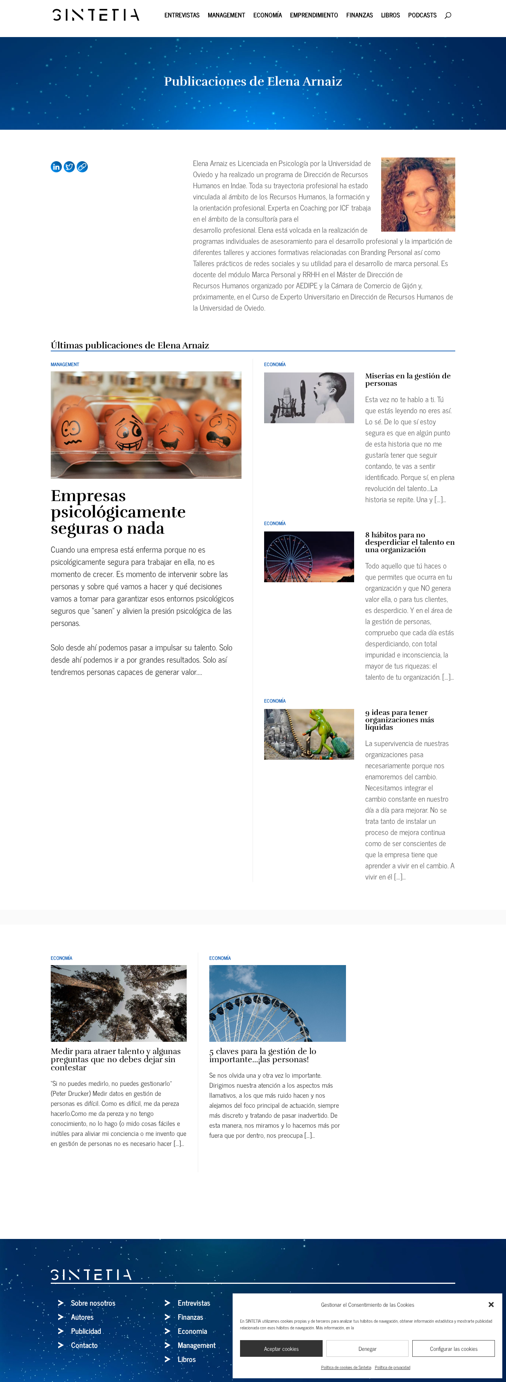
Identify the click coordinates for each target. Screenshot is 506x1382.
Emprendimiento (314, 16)
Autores (82, 1316)
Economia (192, 1331)
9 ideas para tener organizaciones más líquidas (399, 720)
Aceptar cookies (281, 1348)
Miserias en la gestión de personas (408, 379)
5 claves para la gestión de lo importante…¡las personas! (262, 1055)
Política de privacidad (392, 1367)
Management (226, 16)
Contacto (84, 1345)
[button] (491, 1304)
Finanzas (359, 16)
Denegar (368, 1348)
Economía (267, 16)
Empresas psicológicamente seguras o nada (118, 511)
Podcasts (422, 16)
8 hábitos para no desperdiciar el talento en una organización (410, 542)
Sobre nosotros (93, 1302)
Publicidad (86, 1331)
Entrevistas (182, 16)
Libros (390, 16)
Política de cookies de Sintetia (346, 1367)
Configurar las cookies (453, 1348)
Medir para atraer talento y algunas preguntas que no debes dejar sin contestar (116, 1059)
